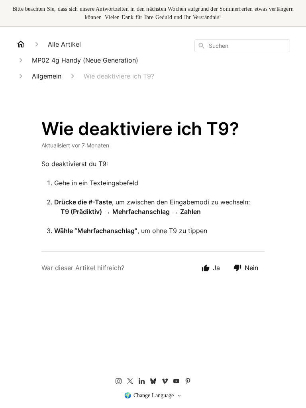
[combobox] (242, 45)
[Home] (21, 44)
